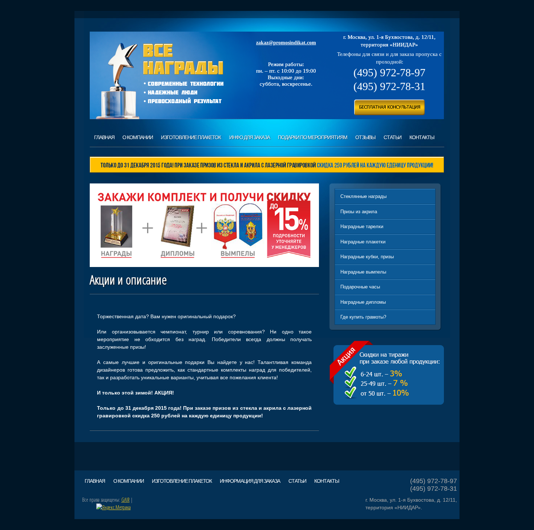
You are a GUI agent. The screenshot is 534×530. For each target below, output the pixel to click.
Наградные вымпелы (363, 272)
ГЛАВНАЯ (104, 137)
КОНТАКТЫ (421, 137)
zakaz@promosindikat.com (286, 42)
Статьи (392, 137)
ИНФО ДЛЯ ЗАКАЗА (249, 137)
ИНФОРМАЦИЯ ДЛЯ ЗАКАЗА (250, 481)
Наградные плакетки (362, 241)
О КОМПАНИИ (137, 137)
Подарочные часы (360, 287)
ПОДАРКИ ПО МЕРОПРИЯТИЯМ (312, 137)
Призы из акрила (358, 211)
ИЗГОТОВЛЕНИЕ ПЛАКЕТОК (191, 137)
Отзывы (365, 137)
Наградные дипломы (363, 302)
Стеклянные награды (363, 196)
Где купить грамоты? (363, 317)
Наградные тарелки (361, 226)
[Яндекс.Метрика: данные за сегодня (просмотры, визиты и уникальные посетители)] (113, 507)
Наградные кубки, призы (367, 256)
